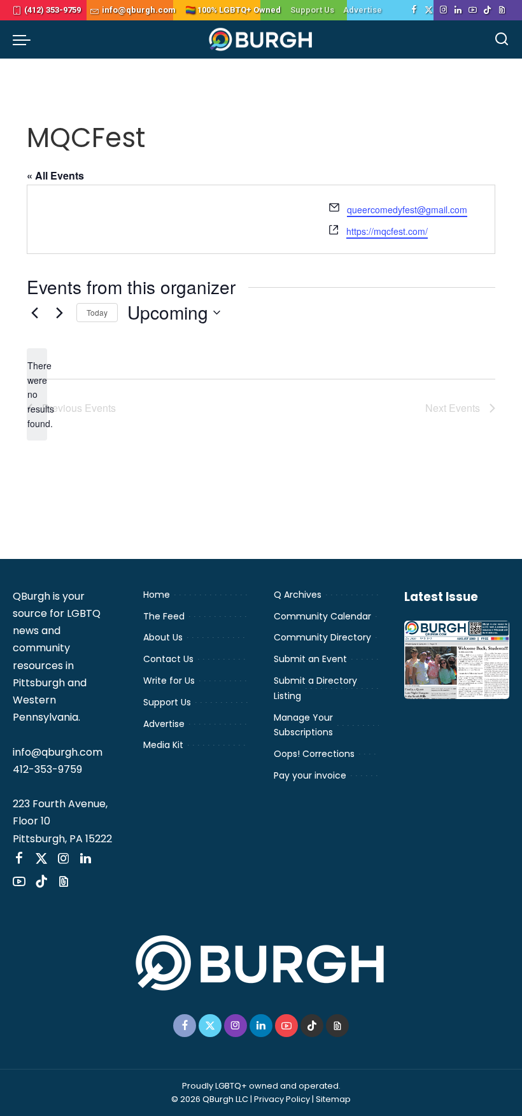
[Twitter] (428, 10)
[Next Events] (59, 312)
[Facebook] (414, 10)
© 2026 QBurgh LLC (209, 1099)
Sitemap (333, 1099)
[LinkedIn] (458, 10)
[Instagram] (443, 10)
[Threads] (502, 10)
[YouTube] (472, 10)
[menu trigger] (25, 39)
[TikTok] (487, 10)
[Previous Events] (34, 312)
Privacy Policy (282, 1099)
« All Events (55, 175)
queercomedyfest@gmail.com (407, 209)
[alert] (37, 394)
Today (97, 312)
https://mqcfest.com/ (387, 231)
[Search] (501, 39)
